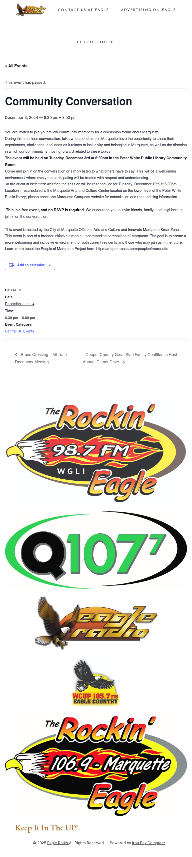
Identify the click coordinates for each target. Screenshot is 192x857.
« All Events (16, 65)
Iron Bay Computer (148, 842)
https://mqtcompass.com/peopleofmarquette (132, 248)
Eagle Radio (58, 842)
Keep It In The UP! (46, 827)
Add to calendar (30, 264)
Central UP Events (19, 330)
